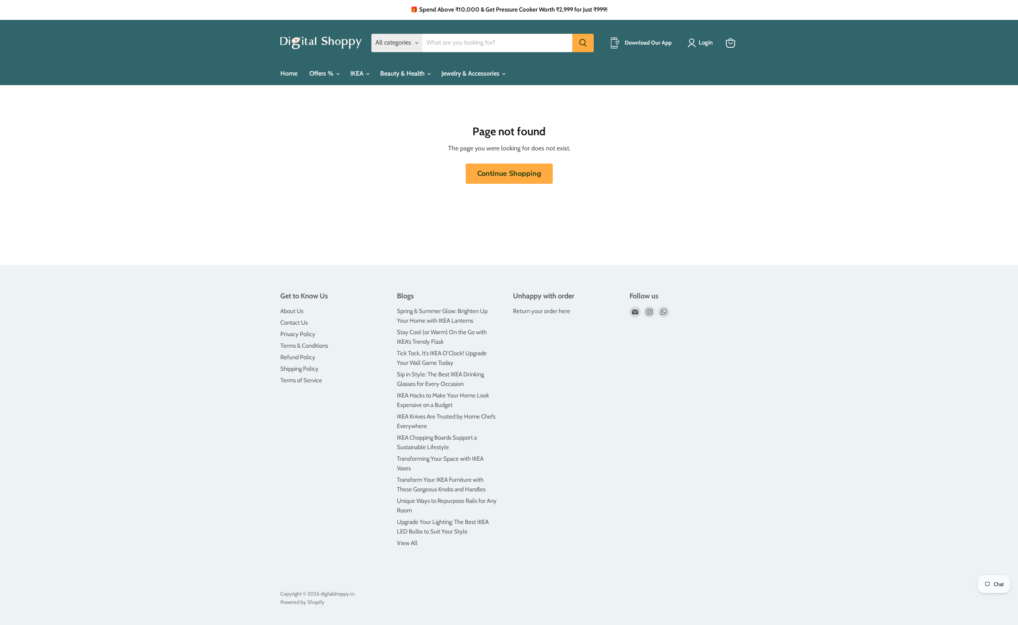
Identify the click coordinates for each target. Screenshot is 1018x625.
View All (407, 543)
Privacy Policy (297, 334)
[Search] (583, 43)
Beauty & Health (403, 73)
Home (288, 73)
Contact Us (294, 322)
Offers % (322, 73)
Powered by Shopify (302, 602)
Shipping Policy (299, 368)
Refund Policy (297, 357)
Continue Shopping (509, 173)
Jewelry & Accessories (471, 73)
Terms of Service (301, 380)
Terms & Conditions (304, 345)
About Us (291, 311)
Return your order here (541, 311)
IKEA (357, 73)
